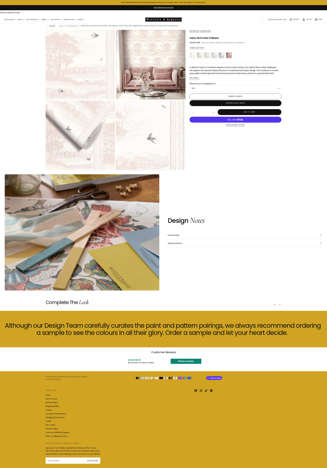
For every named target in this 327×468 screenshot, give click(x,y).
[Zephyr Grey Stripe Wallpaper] (222, 55)
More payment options (235, 125)
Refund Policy (52, 402)
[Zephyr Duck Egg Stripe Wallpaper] (214, 55)
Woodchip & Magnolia (200, 31)
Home (61, 26)
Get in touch (51, 398)
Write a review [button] (186, 361)
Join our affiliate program (57, 432)
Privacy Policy (52, 428)
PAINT (20, 20)
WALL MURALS (31, 20)
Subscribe (92, 461)
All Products (72, 26)
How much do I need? (235, 103)
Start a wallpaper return (57, 436)
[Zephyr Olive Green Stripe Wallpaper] (207, 55)
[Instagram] (200, 390)
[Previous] (274, 304)
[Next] (279, 304)
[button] (10, 13)
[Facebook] (195, 390)
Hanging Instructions (55, 417)
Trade (48, 421)
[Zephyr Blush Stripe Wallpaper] (193, 55)
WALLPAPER (9, 20)
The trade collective (164, 8)
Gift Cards (50, 425)
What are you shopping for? (203, 83)
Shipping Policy (52, 406)
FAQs (48, 395)
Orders (49, 410)
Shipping (219, 43)
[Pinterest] (211, 390)
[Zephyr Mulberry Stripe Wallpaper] (229, 55)
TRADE (80, 20)
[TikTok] (206, 390)
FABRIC (44, 20)
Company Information (56, 413)
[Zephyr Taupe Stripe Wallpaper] (200, 55)
